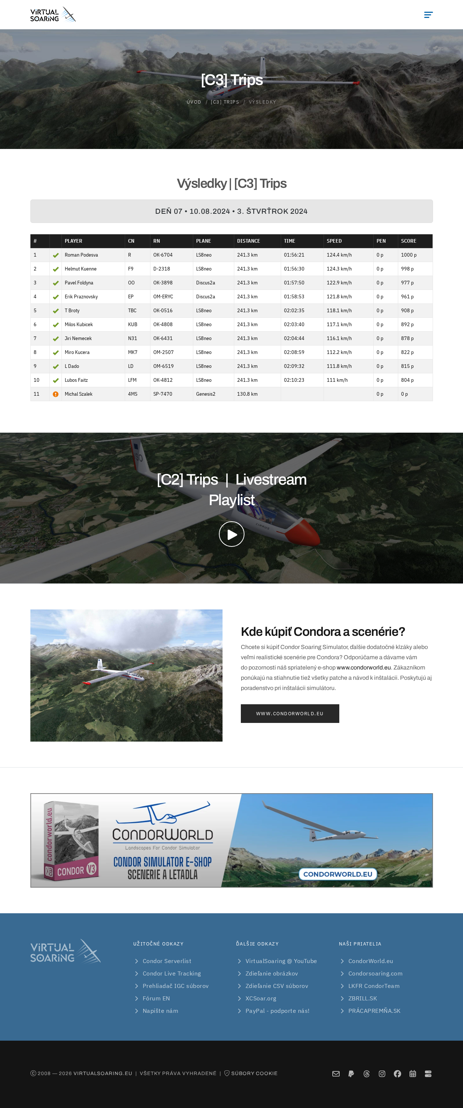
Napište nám (161, 1010)
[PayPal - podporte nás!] (351, 1074)
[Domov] (53, 14)
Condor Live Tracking (172, 973)
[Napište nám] (335, 1074)
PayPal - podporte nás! (278, 1010)
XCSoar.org (261, 998)
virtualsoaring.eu (103, 1073)
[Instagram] (382, 1074)
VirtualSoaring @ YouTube (281, 961)
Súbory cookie (254, 1073)
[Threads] (366, 1074)
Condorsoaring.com (375, 973)
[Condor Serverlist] (428, 1074)
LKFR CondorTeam (374, 985)
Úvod (194, 102)
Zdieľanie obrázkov (272, 973)
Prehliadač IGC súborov (176, 985)
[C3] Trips (225, 102)
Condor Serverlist (167, 961)
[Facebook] (397, 1074)
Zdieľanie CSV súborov (277, 985)
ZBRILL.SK (362, 998)
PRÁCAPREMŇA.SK (374, 1010)
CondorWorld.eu (370, 961)
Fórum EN (156, 998)
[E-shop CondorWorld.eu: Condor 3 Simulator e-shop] (231, 840)
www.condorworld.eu (364, 667)
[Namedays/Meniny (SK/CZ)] (412, 1074)
